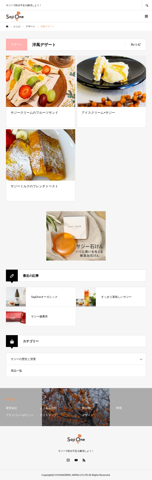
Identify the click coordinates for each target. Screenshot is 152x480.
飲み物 (86, 408)
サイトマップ (48, 415)
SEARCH (147, 5)
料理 (119, 408)
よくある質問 (48, 408)
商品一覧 (16, 370)
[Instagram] (68, 460)
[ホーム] (7, 26)
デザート (87, 415)
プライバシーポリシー (20, 415)
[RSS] (84, 460)
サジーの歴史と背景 (23, 359)
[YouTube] (76, 460)
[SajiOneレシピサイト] (15, 16)
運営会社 (11, 408)
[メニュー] (146, 16)
